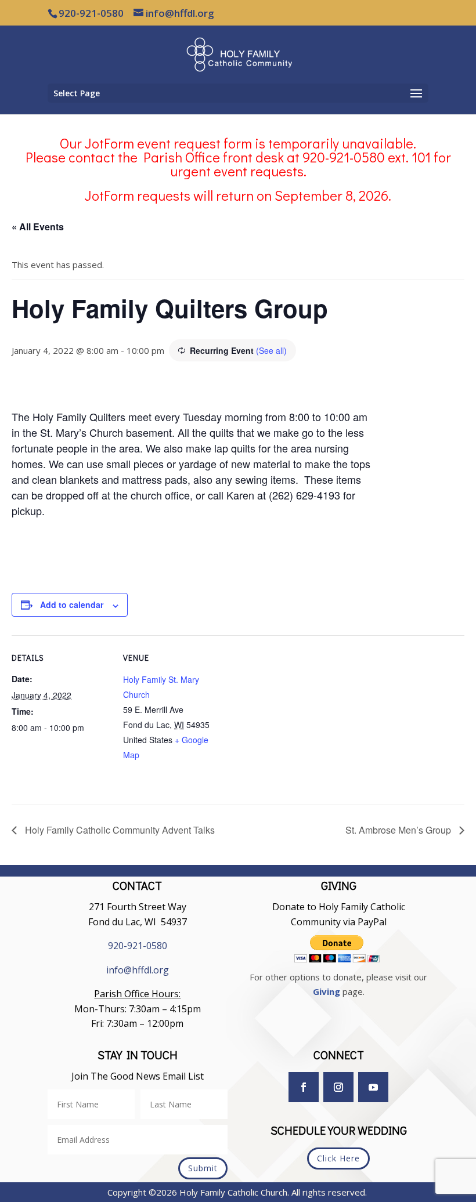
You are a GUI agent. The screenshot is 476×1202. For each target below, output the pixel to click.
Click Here (338, 1158)
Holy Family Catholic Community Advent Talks (119, 830)
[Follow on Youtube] (373, 1087)
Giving (326, 991)
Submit (203, 1168)
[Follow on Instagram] (338, 1087)
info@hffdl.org (137, 970)
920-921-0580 (137, 945)
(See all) (271, 350)
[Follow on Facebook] (304, 1087)
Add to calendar (71, 604)
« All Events (38, 226)
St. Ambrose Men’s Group (399, 830)
